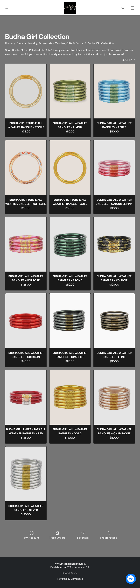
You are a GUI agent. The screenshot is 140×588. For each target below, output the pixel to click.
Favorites (83, 538)
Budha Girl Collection (100, 43)
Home (8, 43)
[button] (70, 8)
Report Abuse (70, 573)
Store (20, 43)
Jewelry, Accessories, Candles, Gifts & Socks (55, 43)
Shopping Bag (108, 538)
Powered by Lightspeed (70, 578)
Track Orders (57, 538)
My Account (31, 538)
